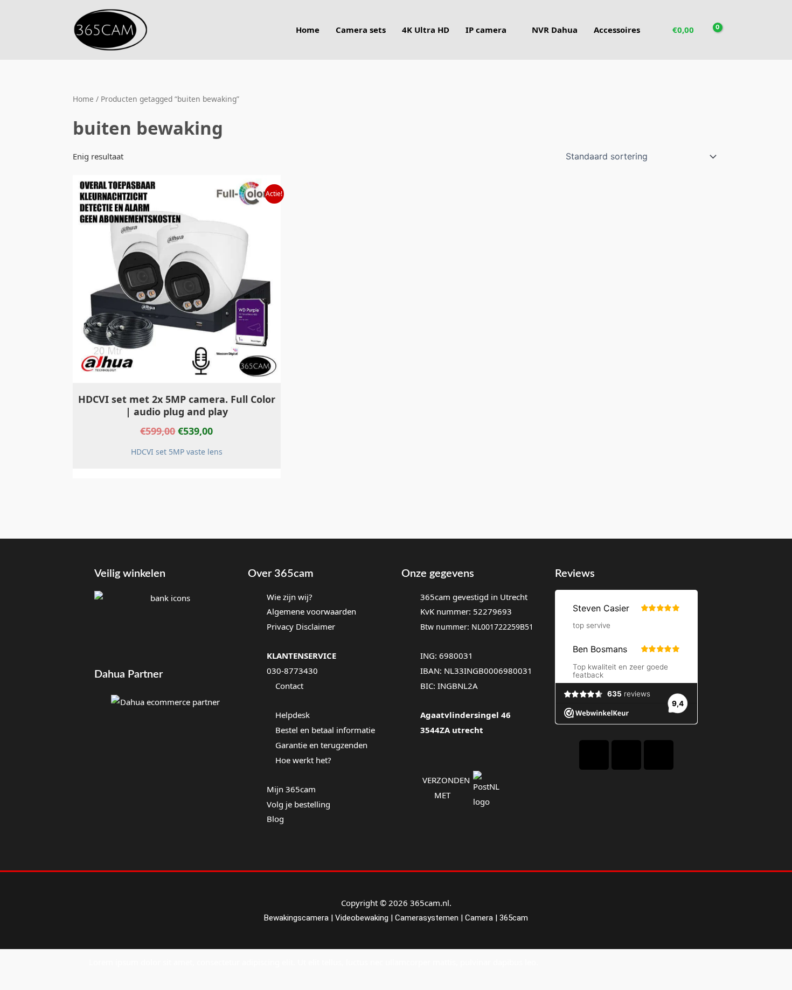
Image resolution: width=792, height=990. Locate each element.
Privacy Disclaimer (301, 626)
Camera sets (361, 29)
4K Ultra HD (425, 29)
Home (307, 29)
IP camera (486, 29)
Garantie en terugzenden (321, 745)
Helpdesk (291, 714)
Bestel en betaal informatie (325, 729)
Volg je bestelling (298, 804)
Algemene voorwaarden (311, 611)
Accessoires (617, 29)
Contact (288, 685)
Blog (275, 818)
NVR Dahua (555, 29)
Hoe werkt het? (303, 760)
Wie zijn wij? (289, 596)
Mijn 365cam (291, 789)
